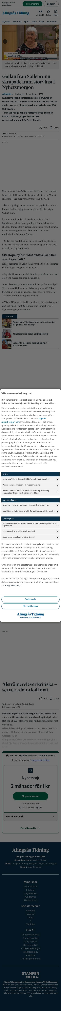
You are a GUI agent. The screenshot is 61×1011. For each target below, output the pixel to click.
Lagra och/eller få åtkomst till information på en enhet (26, 479)
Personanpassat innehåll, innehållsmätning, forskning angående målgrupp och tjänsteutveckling (26, 491)
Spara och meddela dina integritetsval (19, 537)
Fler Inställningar (30, 606)
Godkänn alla (30, 599)
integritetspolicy (13, 585)
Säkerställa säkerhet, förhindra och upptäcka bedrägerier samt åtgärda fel (29, 524)
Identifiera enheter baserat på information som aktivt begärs (28, 511)
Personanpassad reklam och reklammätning (21, 485)
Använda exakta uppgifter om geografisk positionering (26, 505)
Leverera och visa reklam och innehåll (19, 531)
